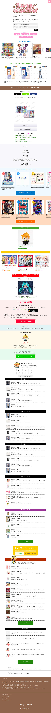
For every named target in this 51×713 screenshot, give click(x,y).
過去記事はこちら (25, 708)
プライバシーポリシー (7, 700)
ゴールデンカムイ (25, 34)
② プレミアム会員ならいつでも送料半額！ (25, 137)
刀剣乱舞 (21, 36)
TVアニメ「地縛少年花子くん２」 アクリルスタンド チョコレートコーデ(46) (19, 687)
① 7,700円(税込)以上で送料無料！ (23, 135)
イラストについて (6, 696)
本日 (19, 370)
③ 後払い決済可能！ (20, 139)
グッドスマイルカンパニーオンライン (25, 297)
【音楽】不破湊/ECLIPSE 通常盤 (22, 185)
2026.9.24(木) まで (12, 270)
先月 (31, 373)
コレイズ (25, 125)
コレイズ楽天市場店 (25, 129)
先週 (25, 373)
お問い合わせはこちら (7, 694)
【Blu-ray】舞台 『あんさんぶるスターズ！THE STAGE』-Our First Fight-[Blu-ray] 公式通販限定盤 (7, 216)
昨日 (19, 373)
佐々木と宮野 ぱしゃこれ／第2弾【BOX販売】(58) (13, 684)
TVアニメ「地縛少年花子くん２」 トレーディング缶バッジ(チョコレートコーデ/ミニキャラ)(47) (23, 688)
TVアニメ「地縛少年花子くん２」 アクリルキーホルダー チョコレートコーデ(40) (20, 685)
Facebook (33, 94)
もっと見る (25, 541)
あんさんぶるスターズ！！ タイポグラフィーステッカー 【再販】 (25, 247)
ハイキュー (17, 34)
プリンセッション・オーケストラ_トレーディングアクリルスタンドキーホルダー (25, 668)
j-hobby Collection (25, 705)
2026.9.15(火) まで (44, 270)
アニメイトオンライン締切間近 (25, 356)
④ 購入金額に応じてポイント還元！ (24, 141)
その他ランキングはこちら (25, 192)
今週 (25, 370)
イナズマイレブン (28, 36)
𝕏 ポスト (18, 94)
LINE (26, 94)
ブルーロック (33, 34)
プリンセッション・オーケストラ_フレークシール (18, 673)
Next (34, 239)
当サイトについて (6, 698)
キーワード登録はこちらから (25, 321)
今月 (31, 370)
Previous (16, 239)
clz (29, 91)
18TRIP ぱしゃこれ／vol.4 (35, 57)
